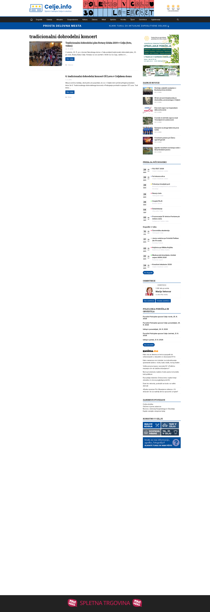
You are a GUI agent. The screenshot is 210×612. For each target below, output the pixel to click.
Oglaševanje (155, 19)
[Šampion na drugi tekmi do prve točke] (148, 131)
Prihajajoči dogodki (155, 162)
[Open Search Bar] (178, 19)
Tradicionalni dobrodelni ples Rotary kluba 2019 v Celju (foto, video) (98, 44)
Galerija (49, 19)
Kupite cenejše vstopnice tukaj (154, 411)
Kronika (123, 19)
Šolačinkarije (157, 209)
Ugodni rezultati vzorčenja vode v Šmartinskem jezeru (167, 149)
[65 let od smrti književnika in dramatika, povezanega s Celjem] (148, 101)
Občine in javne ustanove (152, 406)
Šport (132, 19)
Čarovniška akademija (161, 230)
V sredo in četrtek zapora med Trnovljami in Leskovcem (166, 119)
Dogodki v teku (150, 227)
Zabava (94, 19)
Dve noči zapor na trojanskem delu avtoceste (166, 109)
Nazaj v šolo (157, 193)
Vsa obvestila (149, 345)
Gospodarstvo (72, 19)
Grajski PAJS (157, 201)
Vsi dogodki (148, 273)
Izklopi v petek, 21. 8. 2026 (153, 340)
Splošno (113, 19)
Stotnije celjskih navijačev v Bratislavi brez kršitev (165, 89)
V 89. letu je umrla (162, 288)
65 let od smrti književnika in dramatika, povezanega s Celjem (167, 99)
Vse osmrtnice (149, 301)
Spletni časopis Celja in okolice (31, 19)
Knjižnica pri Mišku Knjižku (162, 247)
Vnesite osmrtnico (163, 301)
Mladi (104, 19)
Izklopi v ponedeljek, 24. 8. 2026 (155, 329)
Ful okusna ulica (158, 176)
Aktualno (59, 19)
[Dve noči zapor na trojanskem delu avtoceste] (148, 111)
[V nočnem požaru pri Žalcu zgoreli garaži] (148, 140)
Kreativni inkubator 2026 (162, 264)
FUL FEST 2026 (158, 169)
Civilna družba (148, 404)
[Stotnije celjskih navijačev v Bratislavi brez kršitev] (148, 91)
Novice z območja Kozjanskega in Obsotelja (159, 409)
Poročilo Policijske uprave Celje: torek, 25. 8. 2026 (160, 318)
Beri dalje (69, 59)
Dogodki (39, 19)
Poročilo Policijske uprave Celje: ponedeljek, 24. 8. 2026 (161, 324)
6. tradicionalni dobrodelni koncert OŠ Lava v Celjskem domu (98, 76)
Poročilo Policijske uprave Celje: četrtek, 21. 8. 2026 (161, 334)
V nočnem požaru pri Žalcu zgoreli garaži (164, 139)
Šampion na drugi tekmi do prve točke (166, 129)
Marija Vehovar (163, 291)
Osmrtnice (143, 19)
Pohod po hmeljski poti (161, 184)
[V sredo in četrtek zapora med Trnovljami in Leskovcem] (148, 121)
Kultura (84, 19)
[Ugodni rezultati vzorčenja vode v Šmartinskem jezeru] (148, 150)
